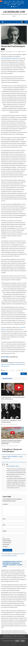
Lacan (5, 1)
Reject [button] (22, 640)
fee (7, 370)
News (22, 1)
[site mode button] (22, 22)
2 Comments (23, 51)
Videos (18, 1)
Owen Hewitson (14, 51)
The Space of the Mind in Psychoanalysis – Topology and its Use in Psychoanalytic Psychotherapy (11, 442)
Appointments (7, 3)
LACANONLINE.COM (14, 11)
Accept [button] (17, 640)
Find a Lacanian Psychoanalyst (17, 3)
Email (4, 524)
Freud (10, 1)
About (19, 4)
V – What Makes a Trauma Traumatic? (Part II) (11, 421)
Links (9, 4)
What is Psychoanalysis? (24, 373)
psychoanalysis (19, 370)
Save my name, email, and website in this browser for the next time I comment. (7, 542)
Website (4, 531)
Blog (14, 1)
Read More (14, 643)
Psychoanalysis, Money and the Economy (10, 58)
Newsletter (14, 4)
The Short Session (5, 373)
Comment (5, 504)
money (12, 370)
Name (4, 518)
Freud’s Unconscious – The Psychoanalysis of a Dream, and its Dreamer (13, 398)
